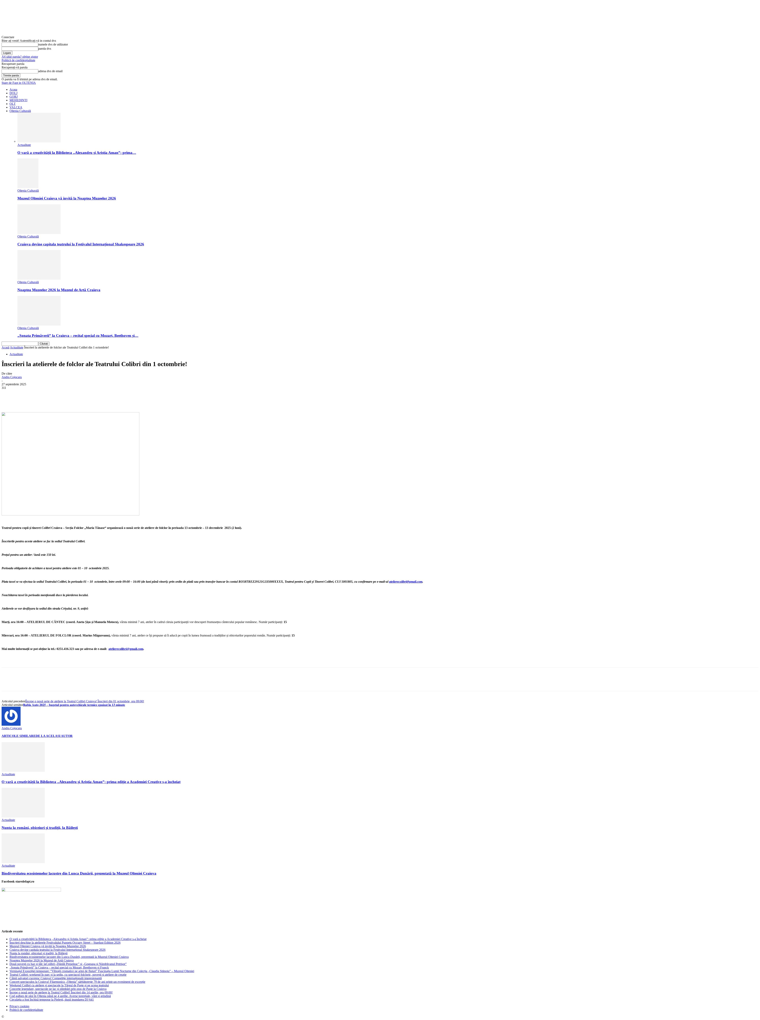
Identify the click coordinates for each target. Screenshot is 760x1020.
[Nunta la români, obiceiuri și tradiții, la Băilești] (23, 816)
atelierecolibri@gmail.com (405, 581)
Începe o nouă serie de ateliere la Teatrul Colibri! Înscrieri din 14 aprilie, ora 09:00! (61, 992)
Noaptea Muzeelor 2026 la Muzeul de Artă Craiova (58, 290)
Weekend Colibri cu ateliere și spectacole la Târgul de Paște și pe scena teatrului (59, 985)
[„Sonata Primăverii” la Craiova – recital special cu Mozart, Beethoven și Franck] (39, 324)
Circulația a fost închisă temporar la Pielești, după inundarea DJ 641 (52, 999)
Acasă (5, 347)
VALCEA (16, 107)
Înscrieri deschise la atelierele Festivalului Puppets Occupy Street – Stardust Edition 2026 (65, 942)
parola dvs (44, 48)
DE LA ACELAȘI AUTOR (54, 736)
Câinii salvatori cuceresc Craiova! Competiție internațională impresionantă (56, 978)
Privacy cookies (19, 1006)
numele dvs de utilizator (53, 44)
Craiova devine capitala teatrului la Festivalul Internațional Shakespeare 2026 (80, 244)
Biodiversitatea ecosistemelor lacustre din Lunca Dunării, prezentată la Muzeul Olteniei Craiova (79, 873)
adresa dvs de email (50, 71)
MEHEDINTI (18, 100)
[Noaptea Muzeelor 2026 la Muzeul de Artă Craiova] (39, 278)
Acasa (13, 89)
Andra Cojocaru (12, 377)
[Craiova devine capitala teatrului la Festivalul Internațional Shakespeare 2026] (39, 233)
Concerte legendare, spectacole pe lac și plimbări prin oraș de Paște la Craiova (58, 989)
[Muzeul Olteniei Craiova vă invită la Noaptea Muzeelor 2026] (27, 187)
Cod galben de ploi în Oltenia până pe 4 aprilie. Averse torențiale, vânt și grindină (60, 996)
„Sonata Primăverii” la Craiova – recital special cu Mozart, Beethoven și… (77, 335)
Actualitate (24, 145)
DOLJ (13, 93)
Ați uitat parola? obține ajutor (20, 56)
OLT (13, 103)
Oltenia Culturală (20, 111)
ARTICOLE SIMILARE (19, 736)
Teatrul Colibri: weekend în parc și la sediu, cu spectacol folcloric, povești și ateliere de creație (68, 974)
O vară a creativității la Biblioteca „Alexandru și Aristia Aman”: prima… (76, 153)
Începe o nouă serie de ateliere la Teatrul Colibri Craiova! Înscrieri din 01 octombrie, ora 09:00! (85, 701)
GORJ (14, 96)
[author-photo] (11, 724)
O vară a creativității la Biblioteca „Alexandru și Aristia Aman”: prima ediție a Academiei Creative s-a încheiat (91, 782)
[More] (100, 401)
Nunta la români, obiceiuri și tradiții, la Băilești (40, 828)
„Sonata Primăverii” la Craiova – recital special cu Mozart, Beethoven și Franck (59, 967)
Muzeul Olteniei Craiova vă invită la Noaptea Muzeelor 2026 (66, 198)
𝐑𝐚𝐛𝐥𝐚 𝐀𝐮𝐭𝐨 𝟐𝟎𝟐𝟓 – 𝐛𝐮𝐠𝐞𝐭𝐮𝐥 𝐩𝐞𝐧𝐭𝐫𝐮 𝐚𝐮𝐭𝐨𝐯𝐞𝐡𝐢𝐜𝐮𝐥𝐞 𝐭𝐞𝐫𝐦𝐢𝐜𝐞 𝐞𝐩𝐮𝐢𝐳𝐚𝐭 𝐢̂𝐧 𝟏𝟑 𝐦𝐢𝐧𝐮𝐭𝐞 (74, 705)
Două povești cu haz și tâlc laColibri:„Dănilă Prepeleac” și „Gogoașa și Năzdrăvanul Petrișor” (68, 964)
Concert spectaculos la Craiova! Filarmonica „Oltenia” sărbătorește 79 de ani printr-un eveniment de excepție (77, 981)
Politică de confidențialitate (18, 60)
